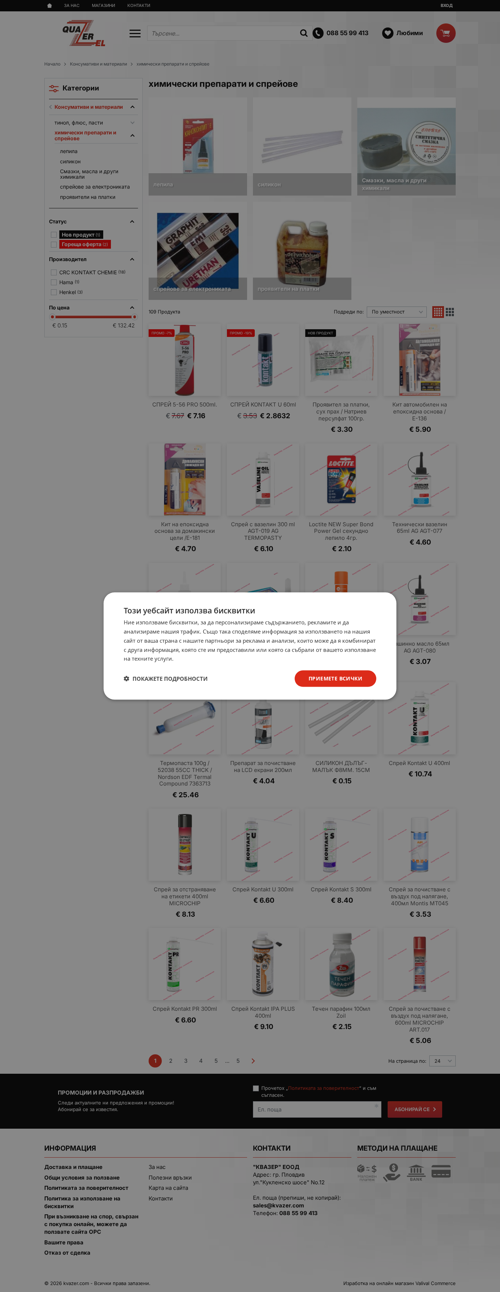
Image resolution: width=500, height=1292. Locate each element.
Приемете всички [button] (335, 678)
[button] (166, 679)
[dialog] (250, 646)
